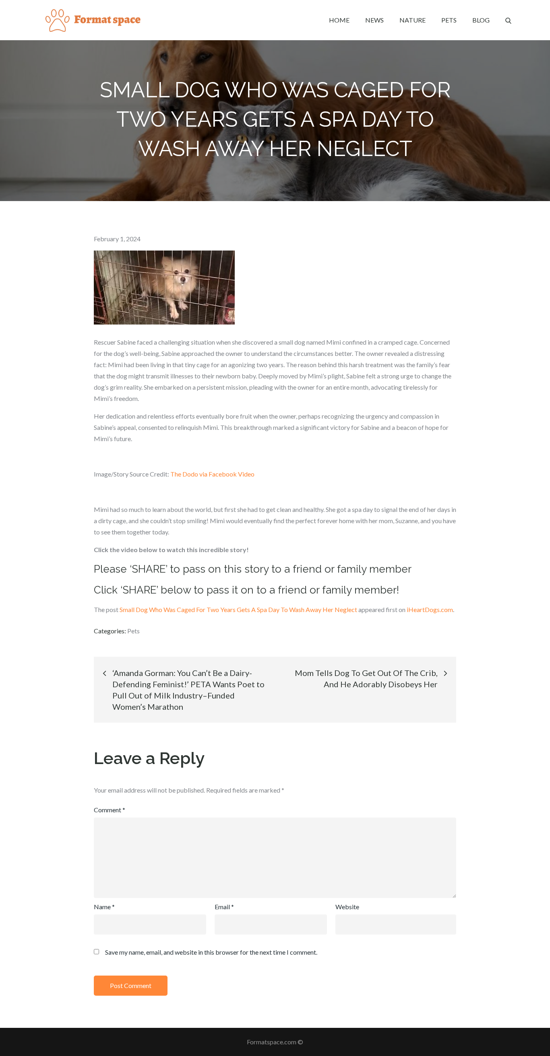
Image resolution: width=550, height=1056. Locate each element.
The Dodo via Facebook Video (212, 474)
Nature (412, 20)
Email (224, 906)
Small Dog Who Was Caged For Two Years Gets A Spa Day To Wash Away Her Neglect (238, 609)
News (374, 20)
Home (339, 20)
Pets (449, 20)
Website (347, 906)
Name (104, 906)
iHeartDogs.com (430, 609)
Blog (481, 20)
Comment (109, 810)
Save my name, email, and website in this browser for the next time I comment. (211, 952)
